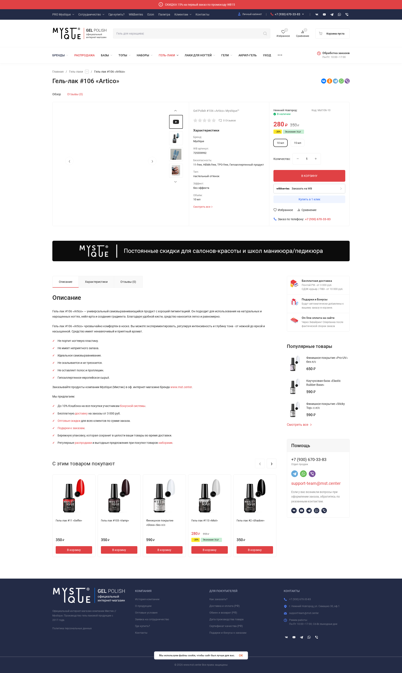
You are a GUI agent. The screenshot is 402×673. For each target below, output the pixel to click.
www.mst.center (181, 387)
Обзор (56, 94)
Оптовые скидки (69, 420)
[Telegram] (335, 81)
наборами (165, 442)
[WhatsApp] (341, 81)
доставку (81, 413)
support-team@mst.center (316, 483)
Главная (58, 71)
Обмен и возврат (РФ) (223, 612)
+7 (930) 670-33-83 (287, 14)
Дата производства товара (226, 619)
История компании (147, 599)
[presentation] (69, 161)
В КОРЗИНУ (309, 176)
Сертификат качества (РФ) (226, 626)
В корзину (74, 550)
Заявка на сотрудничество (152, 619)
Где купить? (142, 626)
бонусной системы (132, 406)
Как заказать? (218, 599)
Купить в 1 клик (309, 199)
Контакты (141, 632)
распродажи (83, 442)
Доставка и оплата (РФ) (224, 605)
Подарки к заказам (71, 428)
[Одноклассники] (329, 81)
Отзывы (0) (75, 94)
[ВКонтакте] (323, 81)
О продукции (143, 605)
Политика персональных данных (72, 628)
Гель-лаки (76, 71)
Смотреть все (297, 424)
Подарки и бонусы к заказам (227, 632)
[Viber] (347, 81)
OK (241, 655)
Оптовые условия (146, 612)
